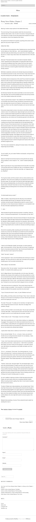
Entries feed (3, 505)
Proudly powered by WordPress (12, 518)
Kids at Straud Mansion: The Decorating (13, 490)
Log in (2, 503)
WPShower (28, 518)
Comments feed (4, 506)
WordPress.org (4, 508)
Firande (2, 489)
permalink (20, 409)
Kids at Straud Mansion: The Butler (13, 489)
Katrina (16, 23)
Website (4, 463)
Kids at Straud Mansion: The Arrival (14, 494)
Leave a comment (32, 23)
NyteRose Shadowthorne (6, 492)
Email (4, 458)
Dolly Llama (3, 494)
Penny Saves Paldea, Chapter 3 (26, 421)
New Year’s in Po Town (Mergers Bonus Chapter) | (11, 486)
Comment (5, 437)
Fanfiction (5, 16)
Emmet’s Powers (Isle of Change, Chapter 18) (15, 418)
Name (4, 452)
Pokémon (14, 16)
